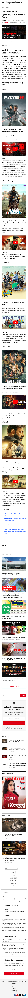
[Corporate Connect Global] (14, 2)
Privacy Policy (13, 728)
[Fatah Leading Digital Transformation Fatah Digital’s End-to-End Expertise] (4, 764)
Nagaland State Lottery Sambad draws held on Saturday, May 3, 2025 (13, 659)
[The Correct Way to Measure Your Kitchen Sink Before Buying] (4, 741)
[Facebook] (15, 995)
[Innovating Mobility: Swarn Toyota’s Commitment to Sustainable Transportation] (14, 564)
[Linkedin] (25, 995)
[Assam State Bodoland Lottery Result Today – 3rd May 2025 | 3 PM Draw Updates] (14, 628)
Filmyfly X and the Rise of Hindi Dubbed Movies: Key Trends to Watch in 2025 (14, 680)
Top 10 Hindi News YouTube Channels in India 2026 (17, 756)
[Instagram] (23, 995)
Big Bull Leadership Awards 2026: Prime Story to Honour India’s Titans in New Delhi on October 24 (17, 749)
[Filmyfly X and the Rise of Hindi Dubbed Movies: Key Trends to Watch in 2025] (14, 670)
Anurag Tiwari (7, 45)
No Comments (14, 22)
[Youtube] (17, 995)
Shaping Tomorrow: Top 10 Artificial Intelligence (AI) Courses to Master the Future (15, 531)
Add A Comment (14, 686)
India (6, 22)
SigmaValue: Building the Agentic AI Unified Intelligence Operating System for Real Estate (14, 944)
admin (4, 20)
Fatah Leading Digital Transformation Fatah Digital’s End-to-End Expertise (17, 764)
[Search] (25, 2)
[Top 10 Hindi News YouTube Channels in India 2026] (4, 756)
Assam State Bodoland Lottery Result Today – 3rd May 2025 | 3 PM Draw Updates (13, 638)
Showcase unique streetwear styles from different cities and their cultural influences (15, 525)
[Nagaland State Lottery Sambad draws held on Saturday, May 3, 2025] (14, 649)
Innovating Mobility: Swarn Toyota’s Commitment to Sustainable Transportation (12, 574)
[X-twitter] (20, 995)
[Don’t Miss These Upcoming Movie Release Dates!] (14, 32)
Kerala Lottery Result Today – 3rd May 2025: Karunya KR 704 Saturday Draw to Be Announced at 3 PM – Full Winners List (13, 595)
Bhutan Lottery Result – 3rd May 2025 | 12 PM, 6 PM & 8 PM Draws (14, 617)
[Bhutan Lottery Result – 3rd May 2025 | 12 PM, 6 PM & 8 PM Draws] (14, 607)
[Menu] (3, 2)
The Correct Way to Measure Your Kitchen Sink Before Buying (16, 741)
